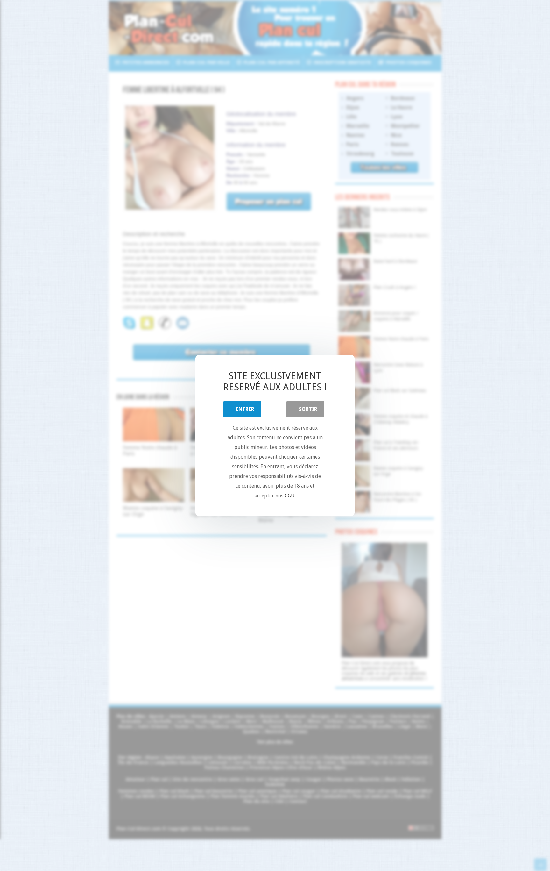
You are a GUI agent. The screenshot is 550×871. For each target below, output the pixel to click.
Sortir (308, 409)
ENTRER (245, 409)
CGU (290, 496)
